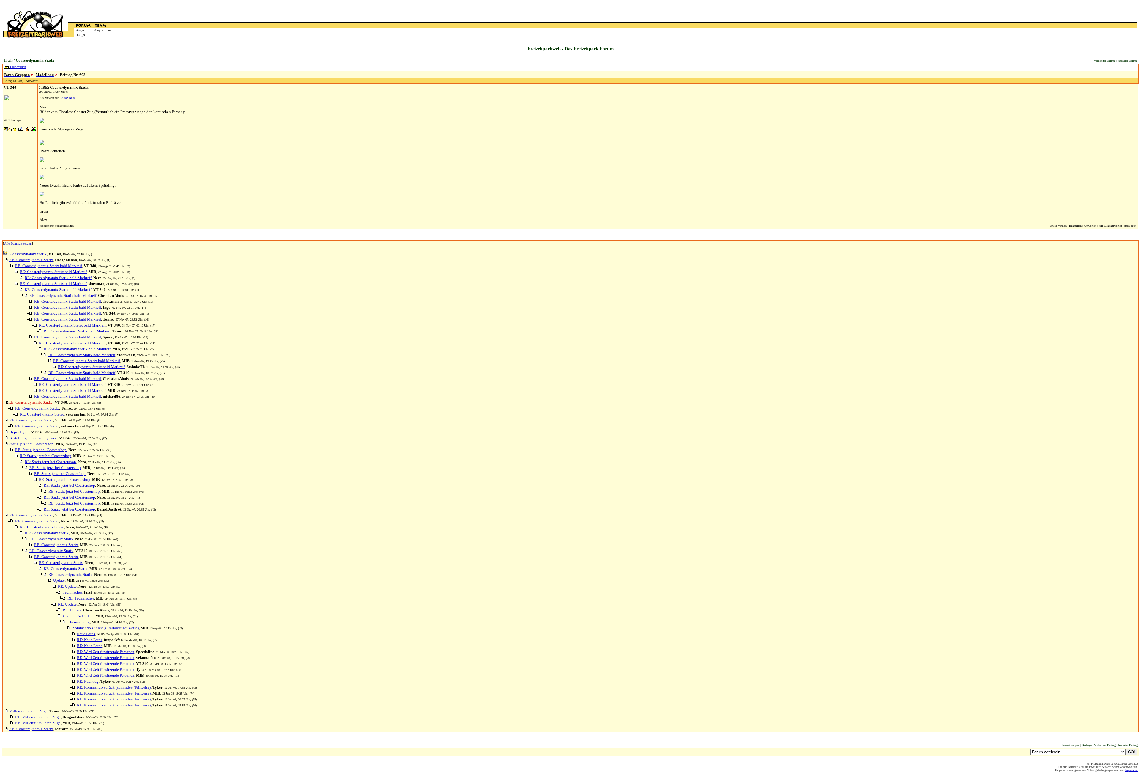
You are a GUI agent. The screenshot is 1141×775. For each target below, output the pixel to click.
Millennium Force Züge (28, 711)
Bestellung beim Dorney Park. (33, 438)
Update (59, 580)
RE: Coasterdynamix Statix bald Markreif (48, 266)
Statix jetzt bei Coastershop (31, 444)
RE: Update (67, 586)
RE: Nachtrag (88, 681)
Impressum (1131, 770)
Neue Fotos (86, 634)
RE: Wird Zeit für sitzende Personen (105, 651)
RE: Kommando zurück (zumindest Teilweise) (114, 687)
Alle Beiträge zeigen (18, 243)
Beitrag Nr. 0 (67, 97)
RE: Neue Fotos (89, 640)
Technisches (72, 592)
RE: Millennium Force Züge (38, 717)
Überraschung (78, 622)
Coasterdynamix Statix (28, 254)
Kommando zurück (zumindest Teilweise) (105, 628)
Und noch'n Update (78, 616)
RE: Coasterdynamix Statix (31, 260)
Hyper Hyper (19, 432)
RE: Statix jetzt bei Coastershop (41, 450)
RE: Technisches (80, 598)
